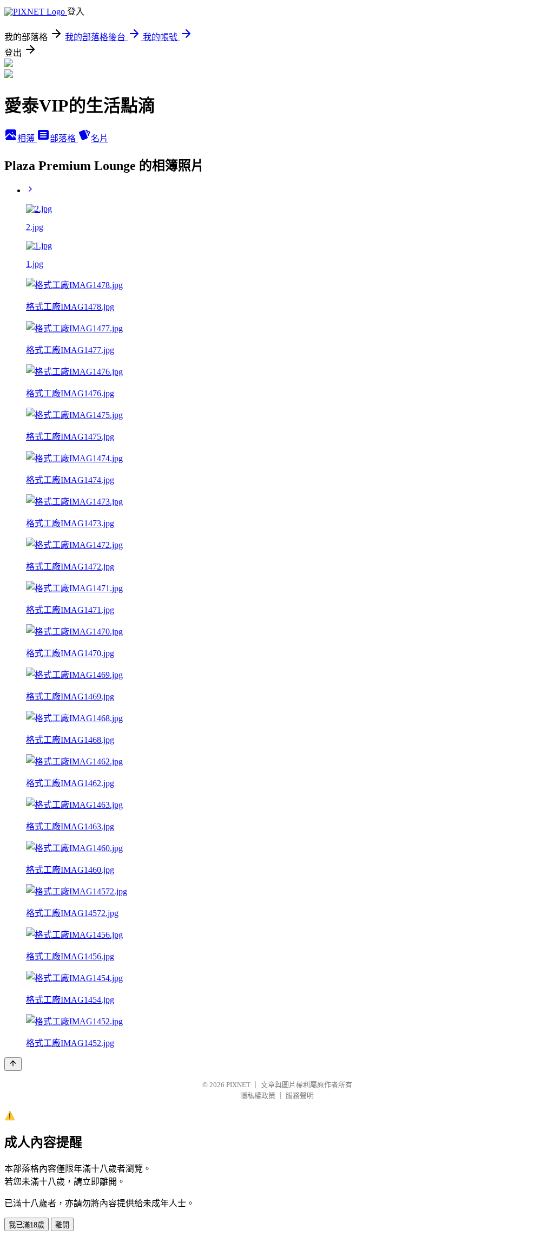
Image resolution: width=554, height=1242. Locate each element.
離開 (62, 1225)
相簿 (27, 138)
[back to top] (13, 1064)
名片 (99, 138)
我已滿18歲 (26, 1225)
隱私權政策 (257, 1095)
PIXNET (238, 1085)
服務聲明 (300, 1095)
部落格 (64, 138)
